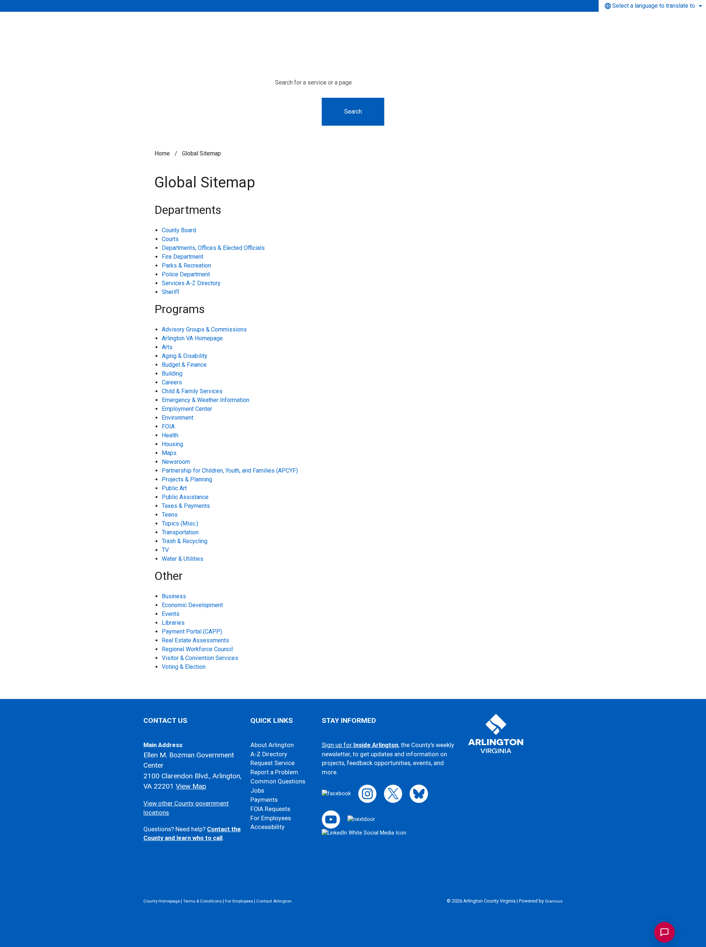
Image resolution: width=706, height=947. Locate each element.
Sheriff (170, 291)
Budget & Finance (184, 364)
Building (172, 373)
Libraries (173, 622)
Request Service (272, 763)
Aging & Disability (184, 355)
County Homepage (161, 901)
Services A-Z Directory (191, 283)
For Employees (270, 818)
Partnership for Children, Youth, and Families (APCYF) (230, 470)
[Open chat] (664, 932)
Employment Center (187, 408)
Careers (172, 382)
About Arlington (272, 745)
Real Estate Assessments (195, 640)
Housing (172, 444)
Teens (170, 514)
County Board (179, 230)
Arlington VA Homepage (192, 338)
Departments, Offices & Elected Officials (213, 247)
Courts (170, 239)
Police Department (186, 274)
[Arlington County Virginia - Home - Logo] (356, 29)
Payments (264, 799)
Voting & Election (184, 666)
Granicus (554, 901)
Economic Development (192, 605)
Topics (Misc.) (180, 523)
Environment (177, 417)
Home (162, 153)
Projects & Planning (187, 479)
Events (170, 613)
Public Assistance (185, 497)
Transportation (180, 532)
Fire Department (182, 256)
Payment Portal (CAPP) (192, 631)
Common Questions (277, 781)
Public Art (174, 488)
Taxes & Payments (186, 505)
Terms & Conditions (202, 901)
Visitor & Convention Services (200, 657)
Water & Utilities (182, 558)
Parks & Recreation (186, 265)
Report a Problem (274, 772)
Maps (169, 452)
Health (170, 435)
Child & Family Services (192, 391)
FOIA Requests (270, 809)
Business (174, 596)
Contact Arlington (274, 901)
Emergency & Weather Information (205, 400)
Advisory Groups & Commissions (204, 329)
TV (165, 549)
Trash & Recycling (184, 541)
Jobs (257, 790)
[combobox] (652, 6)
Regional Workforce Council (197, 649)
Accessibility (267, 827)
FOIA (168, 426)
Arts (167, 347)
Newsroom (176, 461)
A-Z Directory (268, 754)
